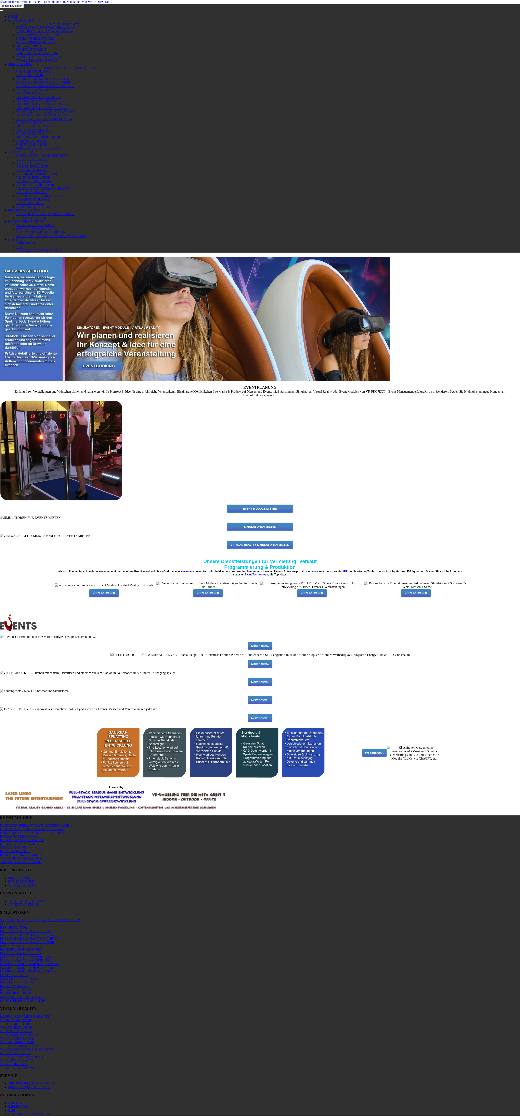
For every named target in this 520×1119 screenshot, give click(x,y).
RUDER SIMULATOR (31, 144)
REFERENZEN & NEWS (25, 221)
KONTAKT (16, 239)
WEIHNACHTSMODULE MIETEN (41, 232)
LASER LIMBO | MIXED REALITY (25, 1016)
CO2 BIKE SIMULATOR (33, 71)
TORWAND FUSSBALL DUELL (39, 57)
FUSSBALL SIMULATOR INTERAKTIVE (45, 111)
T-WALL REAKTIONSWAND (37, 60)
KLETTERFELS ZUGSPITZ (35, 42)
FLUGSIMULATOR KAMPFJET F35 (25, 960)
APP (345, 571)
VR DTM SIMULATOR (32, 170)
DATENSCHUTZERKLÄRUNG (38, 250)
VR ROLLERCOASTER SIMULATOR (43, 188)
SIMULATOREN (19, 64)
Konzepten (187, 571)
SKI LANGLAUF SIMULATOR (38, 137)
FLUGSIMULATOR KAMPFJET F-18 (42, 104)
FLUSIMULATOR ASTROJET (21, 949)
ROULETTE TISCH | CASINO (37, 53)
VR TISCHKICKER (30, 203)
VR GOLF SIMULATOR (33, 177)
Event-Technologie (256, 574)
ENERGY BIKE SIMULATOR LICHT (42, 78)
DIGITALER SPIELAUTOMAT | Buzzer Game (47, 24)
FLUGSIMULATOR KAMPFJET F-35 (42, 108)
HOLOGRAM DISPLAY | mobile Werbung (45, 31)
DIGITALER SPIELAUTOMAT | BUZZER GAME (34, 825)
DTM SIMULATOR (29, 75)
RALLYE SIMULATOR (32, 141)
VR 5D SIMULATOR (31, 163)
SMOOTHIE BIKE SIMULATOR (39, 148)
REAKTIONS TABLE (31, 49)
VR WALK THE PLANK (33, 206)
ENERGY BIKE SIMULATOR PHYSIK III (45, 86)
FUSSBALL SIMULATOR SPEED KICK (44, 119)
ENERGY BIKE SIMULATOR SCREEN (44, 82)
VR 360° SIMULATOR (32, 159)
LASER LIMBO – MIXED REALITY (41, 155)
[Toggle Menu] (1, 10)
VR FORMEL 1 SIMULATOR (36, 174)
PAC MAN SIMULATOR (33, 130)
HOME (13, 16)
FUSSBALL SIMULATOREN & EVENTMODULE (51, 236)
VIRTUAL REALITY (22, 152)
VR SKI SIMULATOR (31, 192)
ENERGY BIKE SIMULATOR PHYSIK (43, 89)
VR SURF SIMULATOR (33, 199)
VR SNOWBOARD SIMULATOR (39, 196)
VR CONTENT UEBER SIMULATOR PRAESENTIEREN (56, 67)
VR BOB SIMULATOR (32, 166)
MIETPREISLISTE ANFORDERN (31, 1083)
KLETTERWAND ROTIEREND (38, 35)
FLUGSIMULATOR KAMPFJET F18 (25, 956)
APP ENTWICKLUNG (32, 217)
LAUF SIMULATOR (30, 122)
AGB (19, 247)
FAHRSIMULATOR (30, 93)
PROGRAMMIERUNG (24, 210)
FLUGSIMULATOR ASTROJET (38, 97)
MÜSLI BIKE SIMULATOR (35, 126)
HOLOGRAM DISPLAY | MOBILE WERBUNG (33, 833)
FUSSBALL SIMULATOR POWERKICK (44, 115)
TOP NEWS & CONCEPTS (35, 225)
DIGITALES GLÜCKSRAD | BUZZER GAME (32, 829)
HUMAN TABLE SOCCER (35, 38)
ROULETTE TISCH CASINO (20, 854)
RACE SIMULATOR (30, 133)
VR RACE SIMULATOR (33, 181)
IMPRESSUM (25, 243)
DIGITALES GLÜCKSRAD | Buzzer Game (45, 27)
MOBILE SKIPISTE (30, 46)
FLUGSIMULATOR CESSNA (36, 100)
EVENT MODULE (21, 20)
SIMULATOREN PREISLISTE (29, 1087)
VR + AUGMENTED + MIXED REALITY (45, 214)
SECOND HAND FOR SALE (36, 228)
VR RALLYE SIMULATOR (35, 185)
